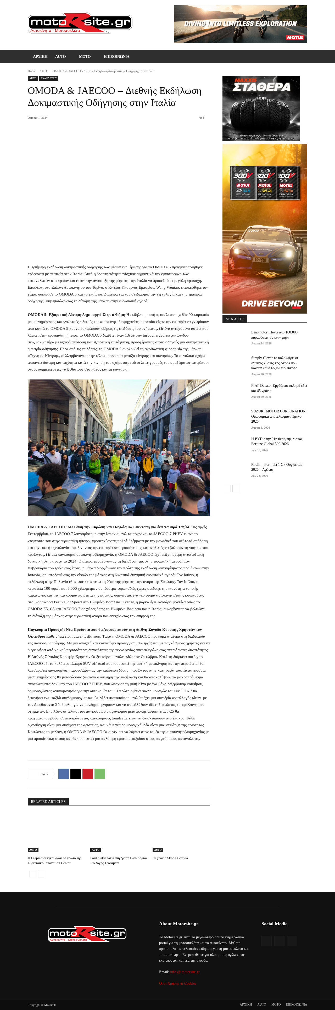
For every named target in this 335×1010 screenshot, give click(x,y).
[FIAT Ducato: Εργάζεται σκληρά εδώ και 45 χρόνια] (235, 392)
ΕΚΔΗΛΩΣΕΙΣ (49, 78)
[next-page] (41, 874)
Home (31, 71)
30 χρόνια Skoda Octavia (170, 858)
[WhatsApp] (99, 774)
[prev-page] (32, 874)
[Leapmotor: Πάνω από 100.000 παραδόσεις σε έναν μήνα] (235, 339)
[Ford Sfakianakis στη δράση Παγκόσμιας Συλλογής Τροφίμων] (119, 832)
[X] (75, 774)
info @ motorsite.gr (185, 972)
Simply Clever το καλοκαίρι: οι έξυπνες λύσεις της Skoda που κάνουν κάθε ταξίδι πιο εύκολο (274, 363)
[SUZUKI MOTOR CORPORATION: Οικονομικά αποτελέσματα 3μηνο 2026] (235, 418)
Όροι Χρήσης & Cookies (177, 983)
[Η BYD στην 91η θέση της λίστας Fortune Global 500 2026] (235, 445)
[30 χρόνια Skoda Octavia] (181, 832)
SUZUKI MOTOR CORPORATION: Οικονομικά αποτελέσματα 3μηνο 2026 (278, 416)
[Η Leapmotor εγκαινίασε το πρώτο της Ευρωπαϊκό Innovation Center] (56, 832)
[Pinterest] (87, 774)
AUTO (44, 71)
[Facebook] (63, 774)
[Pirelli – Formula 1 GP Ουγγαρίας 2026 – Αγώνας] (235, 471)
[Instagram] (279, 941)
